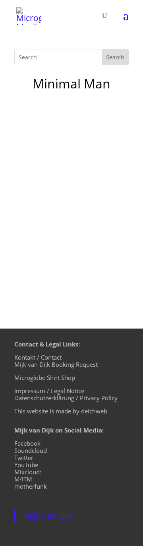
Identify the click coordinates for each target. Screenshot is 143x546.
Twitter (23, 458)
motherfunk (30, 486)
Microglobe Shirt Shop (44, 378)
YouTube (26, 465)
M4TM (23, 479)
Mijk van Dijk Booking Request (56, 364)
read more (38, 266)
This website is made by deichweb (60, 411)
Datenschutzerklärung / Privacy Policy (66, 398)
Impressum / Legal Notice (49, 391)
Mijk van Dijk (48, 515)
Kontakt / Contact (38, 357)
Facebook (27, 443)
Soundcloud (30, 450)
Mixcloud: (27, 472)
